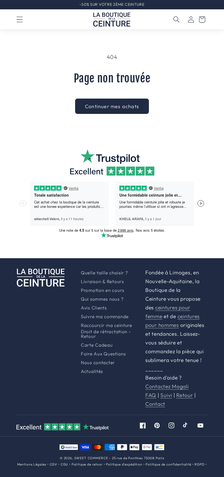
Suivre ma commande (105, 316)
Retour (184, 395)
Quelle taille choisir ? (104, 273)
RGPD (199, 464)
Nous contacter (98, 362)
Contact (155, 404)
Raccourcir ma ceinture (106, 325)
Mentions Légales (31, 464)
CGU (64, 464)
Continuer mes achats (112, 106)
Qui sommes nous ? (102, 299)
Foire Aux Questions (103, 354)
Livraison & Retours (114, 4)
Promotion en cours (102, 290)
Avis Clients (94, 308)
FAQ (150, 395)
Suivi (166, 395)
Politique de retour (87, 464)
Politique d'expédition (124, 464)
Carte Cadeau (97, 345)
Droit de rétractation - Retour (106, 334)
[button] (20, 19)
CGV (53, 464)
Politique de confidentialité (168, 464)
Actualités (92, 371)
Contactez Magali (167, 386)
